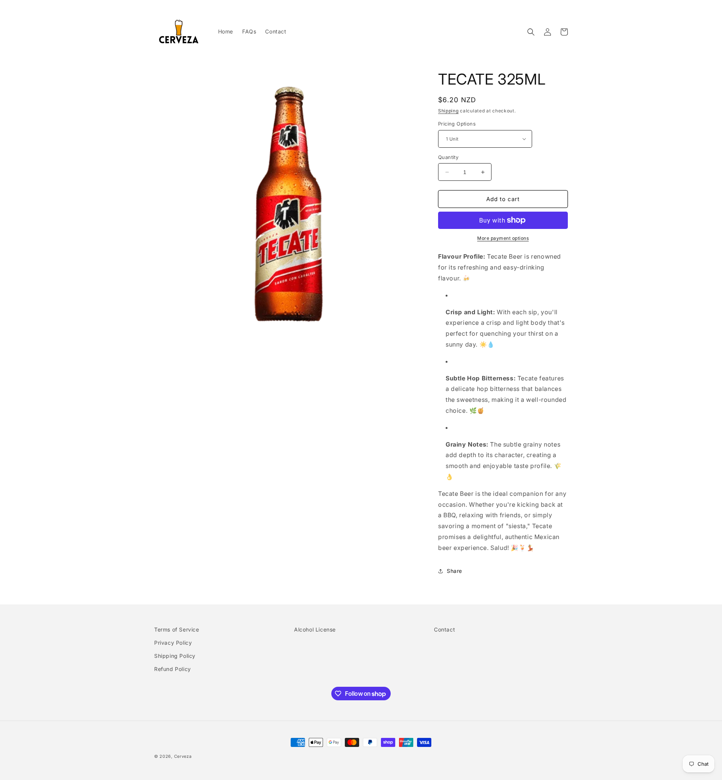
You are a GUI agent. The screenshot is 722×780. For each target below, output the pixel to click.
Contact (444, 629)
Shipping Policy (175, 656)
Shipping (448, 111)
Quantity (448, 157)
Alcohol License (315, 629)
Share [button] (454, 571)
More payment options (503, 238)
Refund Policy (172, 669)
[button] (531, 32)
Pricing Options (457, 124)
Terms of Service (176, 629)
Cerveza (183, 756)
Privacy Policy (173, 642)
